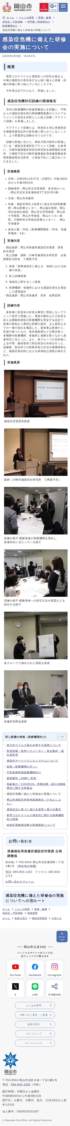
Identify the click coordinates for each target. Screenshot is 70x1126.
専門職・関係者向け (38, 22)
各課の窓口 (21, 918)
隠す (63, 737)
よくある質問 (34, 1005)
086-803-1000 (20, 1084)
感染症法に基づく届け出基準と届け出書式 (34, 809)
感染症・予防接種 (12, 22)
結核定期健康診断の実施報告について (31, 825)
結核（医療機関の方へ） (22, 766)
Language (53, 10)
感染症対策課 (39, 918)
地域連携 (32, 913)
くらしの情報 (26, 17)
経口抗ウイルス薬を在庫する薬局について (34, 745)
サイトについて (34, 1043)
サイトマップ (34, 1033)
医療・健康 (44, 17)
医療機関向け (10, 26)
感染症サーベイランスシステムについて (32, 760)
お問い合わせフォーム (19, 881)
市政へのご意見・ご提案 (34, 1015)
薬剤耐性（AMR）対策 (21, 778)
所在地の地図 (27, 866)
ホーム (10, 17)
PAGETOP (62, 938)
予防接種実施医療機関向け (24, 772)
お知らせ (57, 918)
